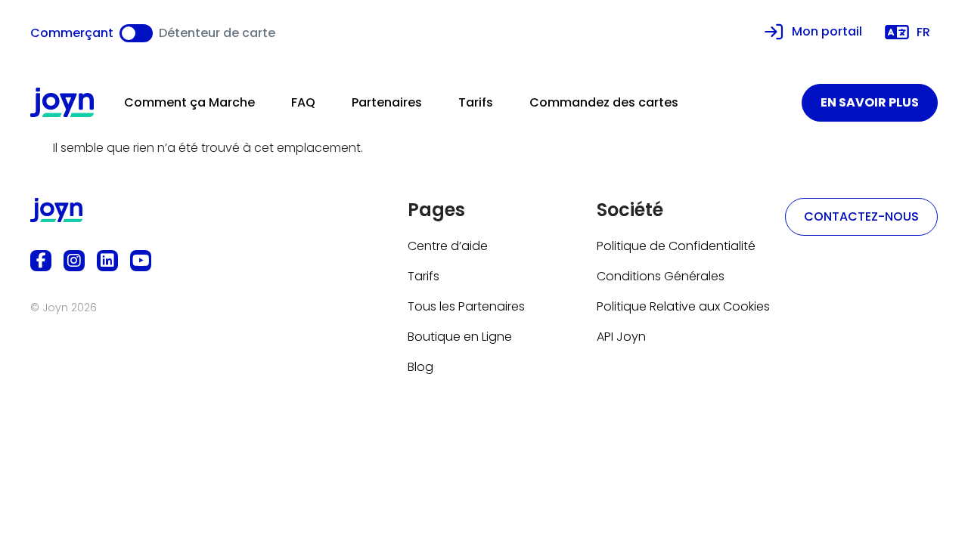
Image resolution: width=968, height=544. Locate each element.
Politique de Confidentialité (676, 246)
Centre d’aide (448, 246)
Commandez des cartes (603, 102)
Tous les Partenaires (466, 306)
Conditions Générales (660, 276)
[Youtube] (140, 260)
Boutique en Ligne (460, 336)
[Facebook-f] (40, 260)
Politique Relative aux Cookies (683, 306)
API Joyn (621, 336)
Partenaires (387, 102)
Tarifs (475, 102)
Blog (420, 367)
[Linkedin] (107, 260)
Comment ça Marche (189, 102)
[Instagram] (74, 260)
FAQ (303, 102)
